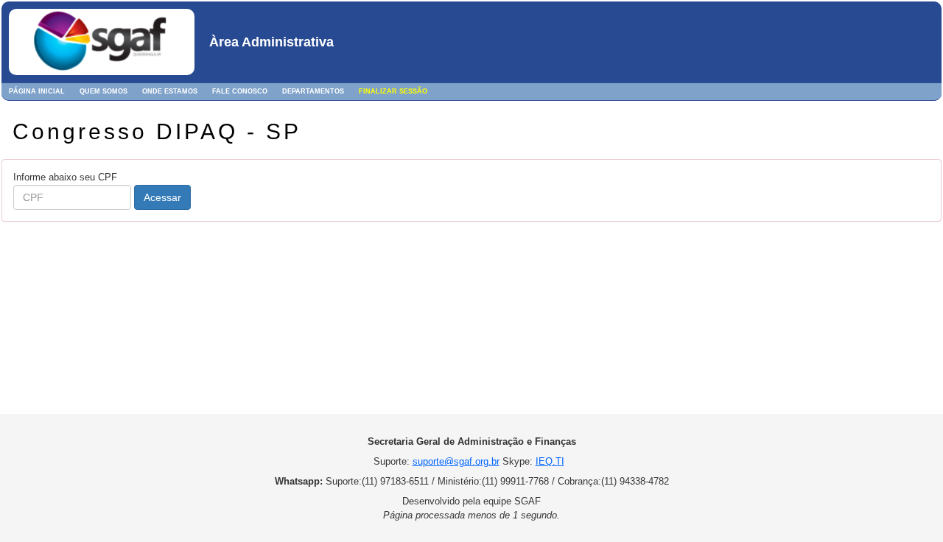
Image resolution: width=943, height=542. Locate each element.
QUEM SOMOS (103, 91)
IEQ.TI (550, 461)
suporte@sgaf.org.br (456, 461)
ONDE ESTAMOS (169, 91)
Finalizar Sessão (393, 91)
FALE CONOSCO (239, 91)
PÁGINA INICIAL (37, 91)
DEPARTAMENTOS (313, 91)
